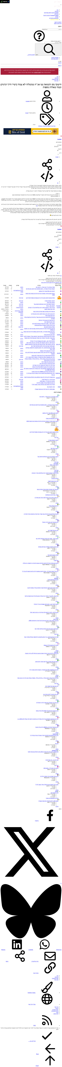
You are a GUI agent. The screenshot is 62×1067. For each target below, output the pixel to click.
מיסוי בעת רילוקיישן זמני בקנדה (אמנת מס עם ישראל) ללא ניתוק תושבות (41, 653)
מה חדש (56, 14)
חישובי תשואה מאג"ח (50, 300)
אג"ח (54, 126)
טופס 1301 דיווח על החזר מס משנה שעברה (45, 389)
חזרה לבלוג (55, 1013)
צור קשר (56, 1007)
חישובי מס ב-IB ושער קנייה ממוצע (47, 291)
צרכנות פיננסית (19, 307)
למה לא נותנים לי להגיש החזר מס (47, 363)
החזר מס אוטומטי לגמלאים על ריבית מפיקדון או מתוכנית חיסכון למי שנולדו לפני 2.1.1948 (38, 719)
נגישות (56, 1008)
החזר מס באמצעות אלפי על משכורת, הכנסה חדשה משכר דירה (40, 357)
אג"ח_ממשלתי (41, 126)
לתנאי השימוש (37, 72)
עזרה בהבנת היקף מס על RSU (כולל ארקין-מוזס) (43, 366)
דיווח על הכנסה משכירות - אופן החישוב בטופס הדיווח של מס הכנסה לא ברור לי (40, 571)
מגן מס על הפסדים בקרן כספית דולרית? (46, 382)
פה (37, 205)
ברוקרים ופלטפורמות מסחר (52, 418)
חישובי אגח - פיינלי (50, 305)
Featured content (54, 15)
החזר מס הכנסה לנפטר (49, 309)
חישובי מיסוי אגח (51, 302)
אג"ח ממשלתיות (49, 126)
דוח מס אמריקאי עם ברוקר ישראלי (47, 320)
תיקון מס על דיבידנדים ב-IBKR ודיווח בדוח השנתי (43, 371)
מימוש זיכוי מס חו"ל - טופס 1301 (47, 381)
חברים (56, 16)
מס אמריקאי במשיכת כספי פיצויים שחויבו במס (44, 311)
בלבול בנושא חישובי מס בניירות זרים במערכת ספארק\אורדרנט (40, 297)
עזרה (57, 1012)
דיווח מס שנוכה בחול (50, 315)
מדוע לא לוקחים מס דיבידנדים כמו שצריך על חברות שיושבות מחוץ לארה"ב (41, 514)
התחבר (59, 62)
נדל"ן (22, 288)
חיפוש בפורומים (47, 12)
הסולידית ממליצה (54, 19)
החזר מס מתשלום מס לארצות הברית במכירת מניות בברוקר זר (40, 373)
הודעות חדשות (46, 15)
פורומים (56, 11)
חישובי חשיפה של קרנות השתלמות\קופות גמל (44, 304)
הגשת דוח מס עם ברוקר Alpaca (47, 350)
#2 (57, 273)
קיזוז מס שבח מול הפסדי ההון (48, 361)
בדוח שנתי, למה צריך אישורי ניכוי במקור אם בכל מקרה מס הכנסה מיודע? (41, 596)
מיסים (21, 287)
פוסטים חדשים (54, 12)
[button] (39, 41)
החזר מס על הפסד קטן (49, 322)
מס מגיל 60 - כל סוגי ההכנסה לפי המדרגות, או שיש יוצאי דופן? (40, 342)
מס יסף (53, 375)
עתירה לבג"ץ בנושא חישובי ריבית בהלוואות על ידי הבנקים (41, 307)
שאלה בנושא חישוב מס (49, 327)
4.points (27, 101)
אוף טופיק (20, 327)
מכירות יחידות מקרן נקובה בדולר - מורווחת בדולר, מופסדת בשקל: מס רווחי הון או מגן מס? (37, 678)
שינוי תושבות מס (51, 386)
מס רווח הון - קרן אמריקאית (48, 379)
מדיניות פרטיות (54, 1011)
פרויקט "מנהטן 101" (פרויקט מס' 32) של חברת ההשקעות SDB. (40, 344)
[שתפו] (47, 170)
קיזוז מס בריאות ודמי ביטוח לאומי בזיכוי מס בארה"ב (43, 313)
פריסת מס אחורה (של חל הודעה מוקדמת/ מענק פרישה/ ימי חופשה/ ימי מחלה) (40, 563)
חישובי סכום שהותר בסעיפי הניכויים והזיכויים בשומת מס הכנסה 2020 (42, 421)
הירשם (59, 65)
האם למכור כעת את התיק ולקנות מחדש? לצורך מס (43, 346)
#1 (57, 183)
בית (57, 10)
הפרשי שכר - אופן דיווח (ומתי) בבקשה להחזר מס (43, 323)
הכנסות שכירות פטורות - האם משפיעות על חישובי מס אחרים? (40, 288)
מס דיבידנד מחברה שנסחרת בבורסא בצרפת (45, 325)
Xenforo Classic (32, 992)
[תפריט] (60, 4)
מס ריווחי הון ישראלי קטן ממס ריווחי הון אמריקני (44, 365)
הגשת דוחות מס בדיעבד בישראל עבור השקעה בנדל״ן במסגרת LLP (39, 336)
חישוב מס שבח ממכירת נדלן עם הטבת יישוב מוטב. (43, 355)
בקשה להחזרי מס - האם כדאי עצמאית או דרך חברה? (42, 341)
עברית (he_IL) (32, 1004)
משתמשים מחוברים (53, 18)
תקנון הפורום (55, 1009)
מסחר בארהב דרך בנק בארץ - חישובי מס (45, 287)
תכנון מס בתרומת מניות (49, 334)
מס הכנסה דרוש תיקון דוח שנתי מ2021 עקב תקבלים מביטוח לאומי (39, 377)
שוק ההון (21, 297)
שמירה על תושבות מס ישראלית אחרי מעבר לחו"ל (43, 384)
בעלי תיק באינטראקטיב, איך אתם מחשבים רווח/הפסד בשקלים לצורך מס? (41, 637)
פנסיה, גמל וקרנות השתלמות (19, 311)
